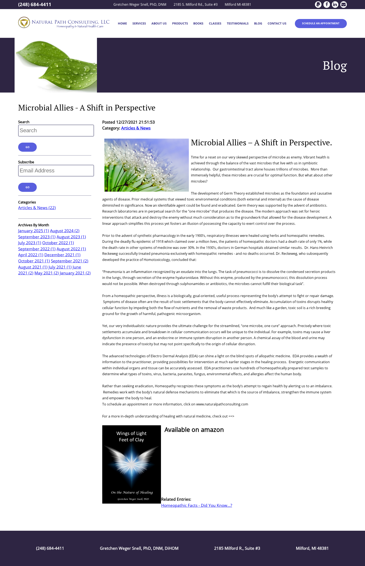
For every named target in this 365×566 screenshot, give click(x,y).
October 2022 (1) (58, 242)
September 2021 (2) (69, 261)
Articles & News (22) (37, 207)
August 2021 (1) (33, 267)
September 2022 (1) (37, 249)
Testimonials (238, 23)
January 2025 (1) (33, 230)
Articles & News (136, 128)
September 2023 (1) (37, 237)
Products (180, 23)
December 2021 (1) (62, 255)
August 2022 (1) (71, 249)
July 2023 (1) (29, 242)
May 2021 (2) (46, 273)
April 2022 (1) (30, 255)
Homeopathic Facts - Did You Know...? (196, 505)
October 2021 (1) (34, 261)
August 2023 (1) (71, 237)
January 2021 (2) (75, 273)
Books (198, 23)
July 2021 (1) (60, 267)
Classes (215, 23)
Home (122, 23)
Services (139, 23)
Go (28, 147)
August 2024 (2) (64, 230)
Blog (258, 23)
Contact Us (277, 23)
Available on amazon (193, 430)
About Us (159, 23)
